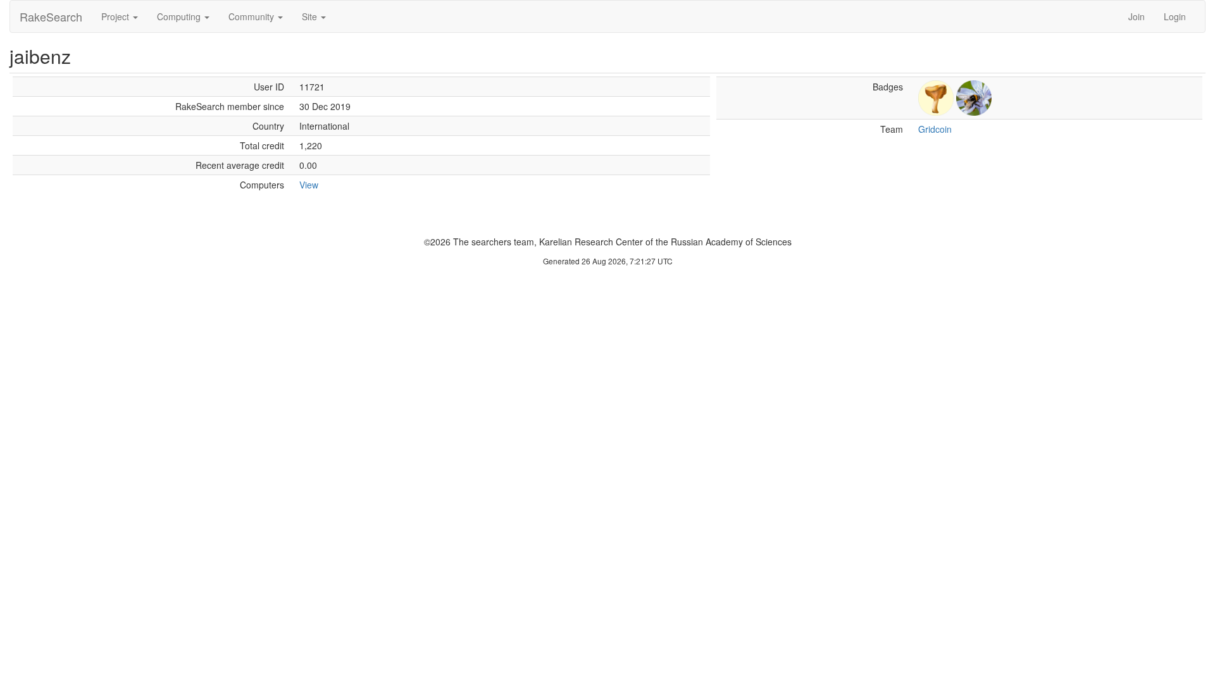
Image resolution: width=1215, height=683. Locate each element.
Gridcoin (935, 129)
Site (311, 16)
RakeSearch (51, 16)
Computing (180, 16)
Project (116, 16)
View (308, 184)
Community (252, 16)
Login (1175, 16)
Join (1136, 16)
